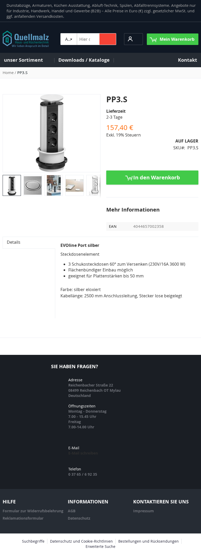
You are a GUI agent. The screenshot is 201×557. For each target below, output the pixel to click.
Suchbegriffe (33, 541)
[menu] (100, 60)
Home (8, 72)
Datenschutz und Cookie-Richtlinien (81, 541)
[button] (133, 39)
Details (13, 242)
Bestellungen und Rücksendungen (148, 541)
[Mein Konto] (131, 39)
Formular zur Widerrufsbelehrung (33, 510)
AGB (71, 510)
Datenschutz (79, 518)
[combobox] (68, 39)
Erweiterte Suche (100, 546)
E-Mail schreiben (83, 453)
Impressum (143, 510)
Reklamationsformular (23, 518)
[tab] (29, 243)
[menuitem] (27, 60)
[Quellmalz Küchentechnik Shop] (26, 39)
